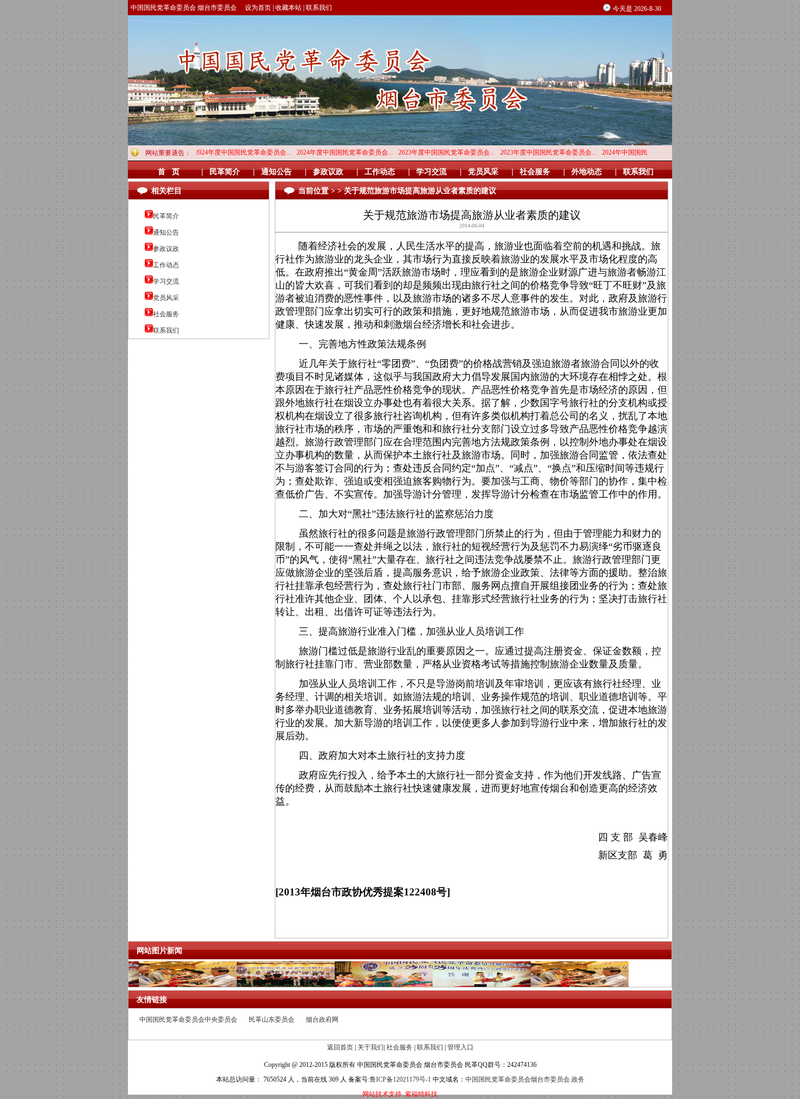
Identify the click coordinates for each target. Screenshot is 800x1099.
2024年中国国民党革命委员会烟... (619, 152)
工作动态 (166, 265)
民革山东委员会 (271, 1019)
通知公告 (166, 232)
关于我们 (371, 1047)
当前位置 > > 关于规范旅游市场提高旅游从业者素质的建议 (397, 191)
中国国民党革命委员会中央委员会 (188, 1019)
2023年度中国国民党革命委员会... (415, 152)
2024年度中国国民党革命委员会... (212, 152)
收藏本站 (288, 7)
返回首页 (340, 1047)
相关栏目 (166, 191)
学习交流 (166, 281)
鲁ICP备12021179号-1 (400, 1079)
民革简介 (166, 216)
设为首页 (258, 7)
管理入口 (460, 1047)
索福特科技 (421, 1094)
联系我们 (319, 7)
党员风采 (166, 298)
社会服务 (166, 314)
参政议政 (166, 249)
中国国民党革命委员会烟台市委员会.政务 (524, 1079)
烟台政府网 (322, 1019)
